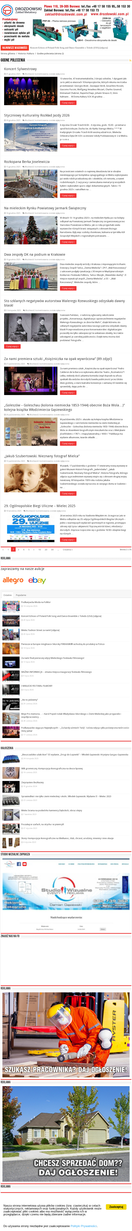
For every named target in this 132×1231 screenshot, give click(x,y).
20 (46, 549)
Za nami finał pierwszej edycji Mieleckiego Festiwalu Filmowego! (52, 658)
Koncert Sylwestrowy (20, 69)
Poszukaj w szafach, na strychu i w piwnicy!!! (42, 824)
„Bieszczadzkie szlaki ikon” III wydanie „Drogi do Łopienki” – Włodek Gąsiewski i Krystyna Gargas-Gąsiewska (74, 754)
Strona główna (8, 53)
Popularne (21, 595)
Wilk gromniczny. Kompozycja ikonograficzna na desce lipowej (52, 768)
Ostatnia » (68, 549)
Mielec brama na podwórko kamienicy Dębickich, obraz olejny (51, 810)
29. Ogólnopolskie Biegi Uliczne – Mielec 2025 (39, 506)
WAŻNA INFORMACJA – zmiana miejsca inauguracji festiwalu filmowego (56, 672)
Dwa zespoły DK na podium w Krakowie (34, 254)
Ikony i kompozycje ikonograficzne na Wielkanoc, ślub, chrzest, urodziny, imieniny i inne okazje (67, 838)
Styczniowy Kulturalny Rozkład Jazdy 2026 (37, 115)
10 (39, 549)
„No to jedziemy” (29, 699)
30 (52, 549)
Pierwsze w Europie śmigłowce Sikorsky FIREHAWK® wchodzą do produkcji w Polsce (62, 644)
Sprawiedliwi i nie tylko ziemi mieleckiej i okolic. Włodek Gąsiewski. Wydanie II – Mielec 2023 (66, 796)
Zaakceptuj (116, 1206)
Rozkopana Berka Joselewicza (27, 162)
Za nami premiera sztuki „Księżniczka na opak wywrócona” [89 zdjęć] (58, 359)
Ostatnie (7, 595)
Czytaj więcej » (68, 103)
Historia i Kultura (26, 53)
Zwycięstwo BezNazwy (32, 782)
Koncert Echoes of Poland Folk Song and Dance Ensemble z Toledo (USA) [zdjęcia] (61, 616)
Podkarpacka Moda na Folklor (36, 602)
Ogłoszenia (7, 748)
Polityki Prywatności (84, 1226)
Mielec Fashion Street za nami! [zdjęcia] (49, 47)
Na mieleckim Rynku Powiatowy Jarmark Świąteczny (45, 208)
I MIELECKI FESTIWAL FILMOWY (36, 686)
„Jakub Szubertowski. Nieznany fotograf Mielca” (42, 456)
